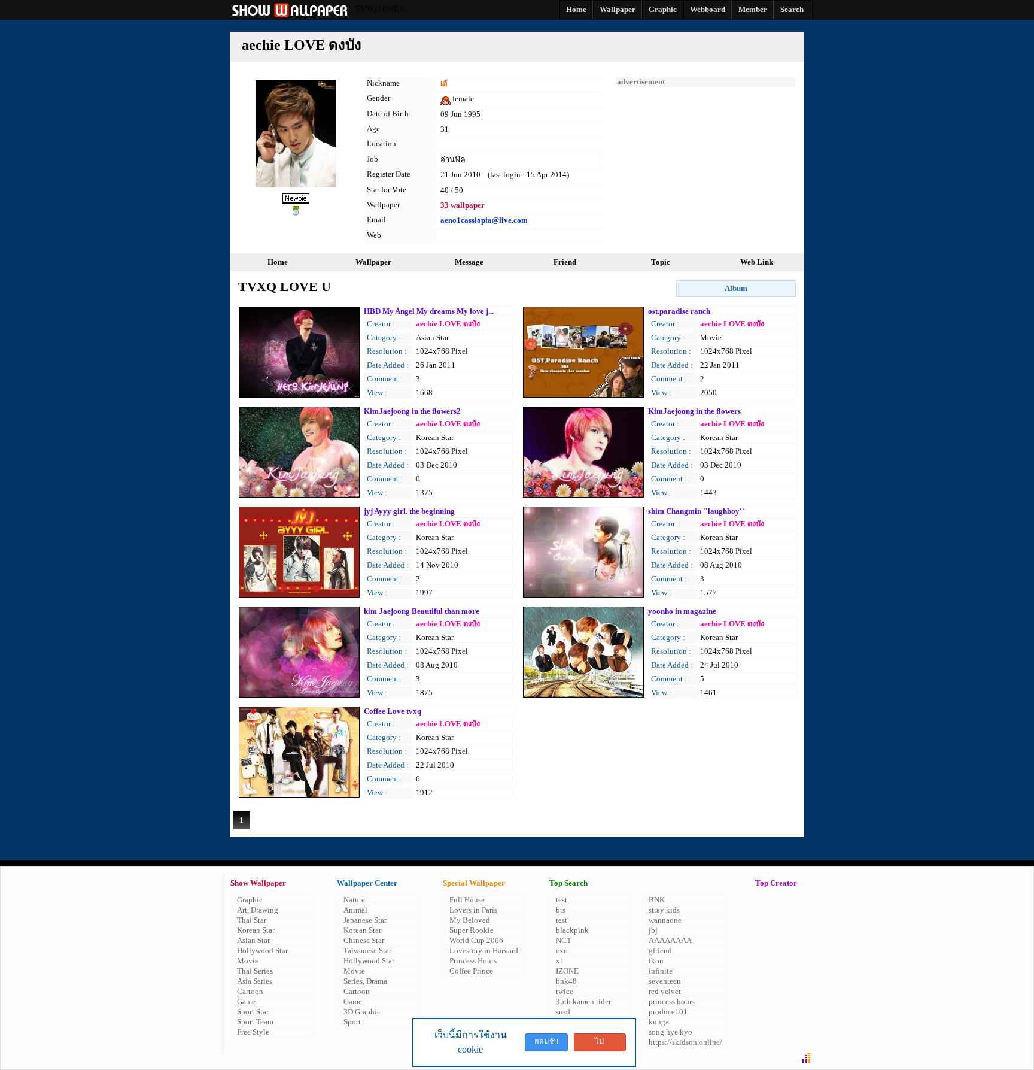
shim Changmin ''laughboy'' (696, 511)
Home (277, 261)
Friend (565, 261)
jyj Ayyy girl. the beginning (409, 511)
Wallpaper (373, 261)
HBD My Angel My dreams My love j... (429, 311)
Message (469, 261)
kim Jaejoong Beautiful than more (421, 611)
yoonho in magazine (682, 611)
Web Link (756, 261)
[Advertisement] (705, 162)
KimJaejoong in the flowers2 (412, 411)
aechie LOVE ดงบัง (448, 323)
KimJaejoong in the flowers (694, 411)
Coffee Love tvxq (392, 711)
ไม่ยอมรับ (600, 1044)
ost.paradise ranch (679, 311)
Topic (660, 261)
